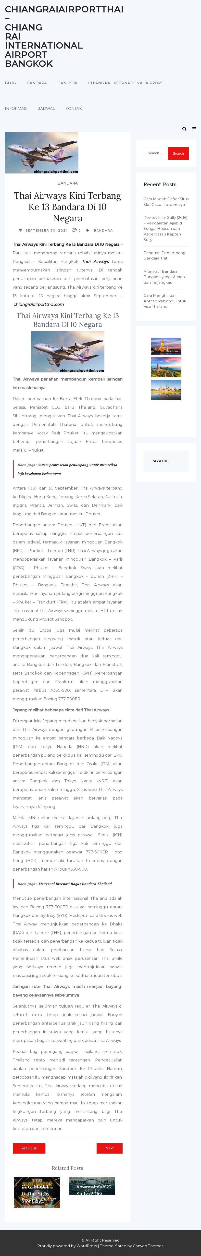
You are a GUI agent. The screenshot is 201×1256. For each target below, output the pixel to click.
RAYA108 (160, 461)
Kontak (74, 108)
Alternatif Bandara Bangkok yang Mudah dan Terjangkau (164, 277)
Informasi (16, 108)
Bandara (37, 83)
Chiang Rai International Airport (125, 83)
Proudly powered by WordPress (67, 1246)
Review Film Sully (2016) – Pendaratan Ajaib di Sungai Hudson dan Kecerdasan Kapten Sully (166, 228)
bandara (103, 230)
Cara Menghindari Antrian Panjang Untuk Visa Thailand (165, 301)
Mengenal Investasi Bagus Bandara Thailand (75, 884)
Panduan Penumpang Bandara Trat (164, 255)
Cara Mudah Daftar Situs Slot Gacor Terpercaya (166, 202)
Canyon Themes (148, 1246)
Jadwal (46, 108)
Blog (10, 83)
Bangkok (67, 83)
